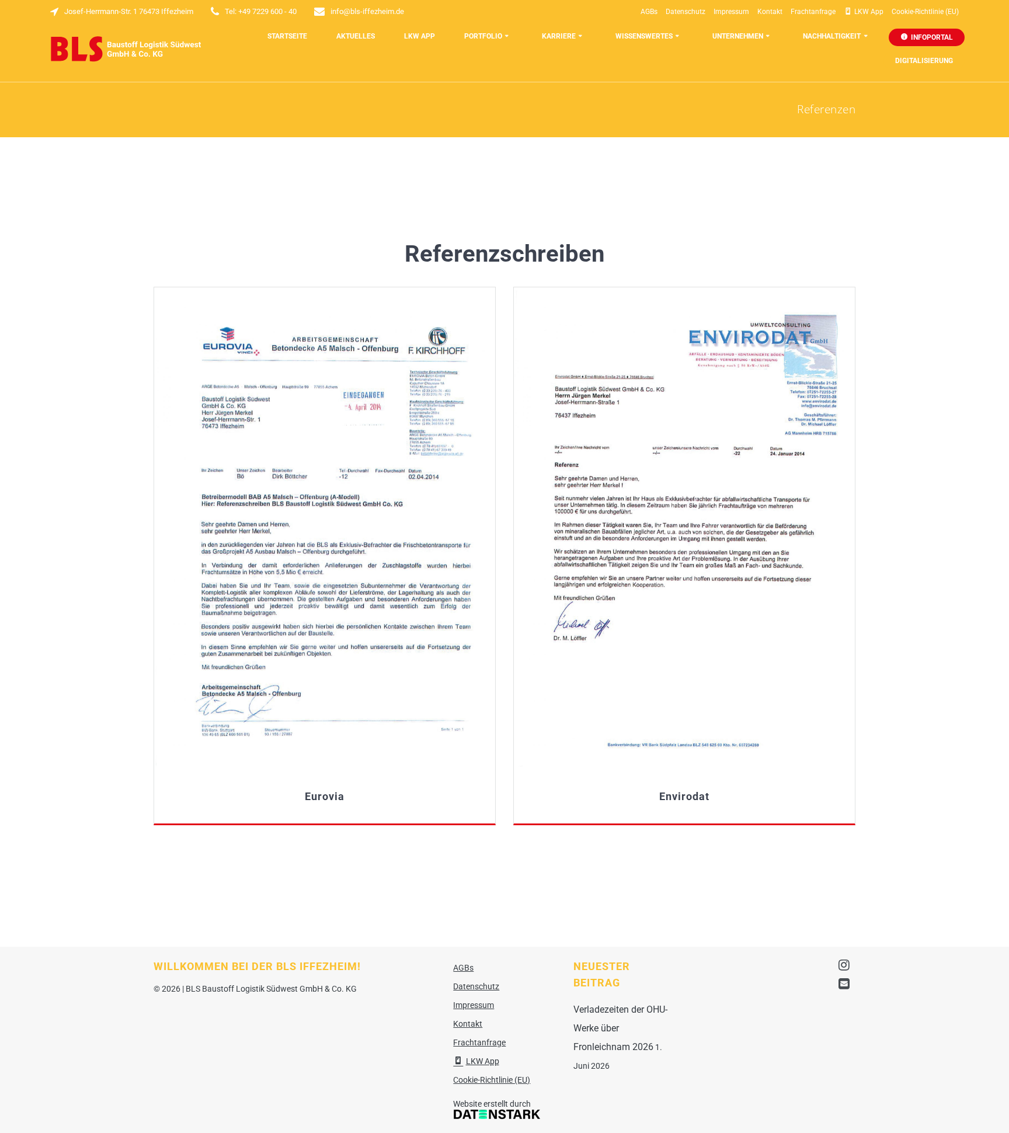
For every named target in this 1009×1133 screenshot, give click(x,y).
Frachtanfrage (813, 12)
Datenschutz (685, 12)
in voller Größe (324, 528)
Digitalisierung (924, 61)
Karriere (559, 36)
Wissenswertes (644, 36)
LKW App (419, 36)
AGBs (649, 12)
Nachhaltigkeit (832, 36)
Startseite (287, 36)
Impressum (731, 12)
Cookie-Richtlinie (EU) (925, 12)
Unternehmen (737, 36)
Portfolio (483, 36)
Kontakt (769, 12)
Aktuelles (355, 36)
